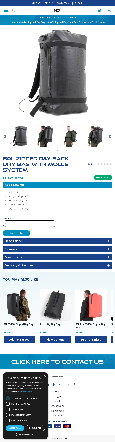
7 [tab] (70, 150)
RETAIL (78, 3)
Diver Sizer (58, 415)
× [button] (44, 376)
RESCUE (49, 3)
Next (110, 136)
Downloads (57, 410)
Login (57, 396)
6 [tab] (66, 150)
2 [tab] (48, 150)
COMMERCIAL (64, 3)
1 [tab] (44, 150)
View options (55, 339)
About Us (57, 391)
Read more (27, 391)
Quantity (7, 218)
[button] (25, 434)
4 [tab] (57, 150)
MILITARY (36, 3)
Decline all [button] (35, 428)
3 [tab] (53, 150)
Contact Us (57, 401)
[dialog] (25, 405)
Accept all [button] (15, 428)
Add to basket (16, 233)
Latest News (58, 406)
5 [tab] (61, 150)
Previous (4, 136)
